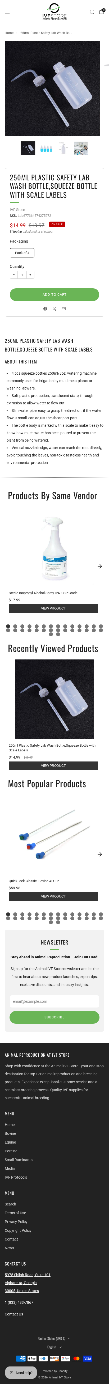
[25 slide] (79, 630)
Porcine (11, 1151)
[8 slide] (58, 626)
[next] (99, 566)
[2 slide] (15, 626)
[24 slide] (72, 630)
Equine (10, 1142)
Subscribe (54, 1017)
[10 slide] (72, 626)
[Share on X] (54, 308)
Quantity (17, 266)
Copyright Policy (18, 1230)
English (51, 1346)
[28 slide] (101, 630)
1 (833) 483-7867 (19, 1302)
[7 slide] (51, 626)
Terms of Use (15, 1213)
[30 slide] (58, 634)
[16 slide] (15, 630)
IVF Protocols (16, 1177)
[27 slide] (94, 630)
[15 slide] (8, 630)
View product (53, 608)
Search (10, 1204)
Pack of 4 (22, 253)
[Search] (92, 12)
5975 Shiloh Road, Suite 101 (28, 1275)
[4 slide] (29, 626)
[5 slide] (37, 626)
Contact (11, 1239)
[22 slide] (58, 630)
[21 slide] (51, 630)
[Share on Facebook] (45, 308)
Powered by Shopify (54, 1371)
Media (10, 1168)
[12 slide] (87, 626)
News (9, 1248)
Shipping (16, 232)
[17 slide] (22, 630)
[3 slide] (22, 626)
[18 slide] (29, 630)
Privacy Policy (16, 1222)
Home (10, 1125)
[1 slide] (8, 626)
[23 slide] (65, 630)
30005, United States (22, 1291)
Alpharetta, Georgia (21, 1283)
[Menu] (7, 12)
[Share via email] (64, 308)
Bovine (10, 1133)
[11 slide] (79, 626)
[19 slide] (37, 630)
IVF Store (17, 210)
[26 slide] (87, 630)
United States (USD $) (51, 1338)
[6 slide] (44, 626)
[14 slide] (101, 626)
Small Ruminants (19, 1160)
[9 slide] (65, 626)
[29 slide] (51, 634)
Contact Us (14, 1314)
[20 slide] (44, 630)
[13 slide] (94, 626)
